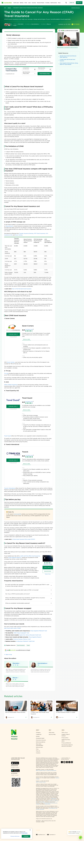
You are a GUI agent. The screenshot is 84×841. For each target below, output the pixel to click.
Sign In (72, 2)
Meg (15, 677)
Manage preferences (14, 836)
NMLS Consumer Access (41, 770)
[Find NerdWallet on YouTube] (64, 762)
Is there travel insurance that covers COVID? (23, 539)
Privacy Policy (42, 801)
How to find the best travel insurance (21, 288)
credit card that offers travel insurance (30, 556)
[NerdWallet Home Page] (7, 2)
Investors (38, 752)
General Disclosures (52, 802)
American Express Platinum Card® (22, 639)
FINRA (52, 798)
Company (38, 732)
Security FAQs (52, 734)
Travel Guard (7, 436)
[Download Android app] (15, 770)
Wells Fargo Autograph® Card (21, 632)
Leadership (38, 734)
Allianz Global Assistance (10, 384)
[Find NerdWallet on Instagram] (67, 762)
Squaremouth (9, 226)
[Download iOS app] (15, 763)
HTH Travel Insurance (39, 233)
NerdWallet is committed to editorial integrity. (68, 47)
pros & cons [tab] (26, 339)
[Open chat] (80, 837)
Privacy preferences (66, 742)
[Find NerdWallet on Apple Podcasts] (69, 762)
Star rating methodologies (39, 744)
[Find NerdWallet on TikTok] (72, 762)
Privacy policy (65, 737)
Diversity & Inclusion (41, 740)
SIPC (55, 798)
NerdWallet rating (29, 329)
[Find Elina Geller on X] (13, 665)
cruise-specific (17, 514)
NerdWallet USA (41, 834)
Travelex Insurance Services (26, 233)
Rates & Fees (48, 574)
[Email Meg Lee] (13, 679)
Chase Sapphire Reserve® (35, 637)
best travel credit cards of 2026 (12, 628)
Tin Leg (6, 373)
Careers (38, 736)
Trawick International (9, 488)
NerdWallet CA (52, 834)
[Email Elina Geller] (15, 665)
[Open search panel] (66, 2)
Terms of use (65, 732)
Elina (16, 663)
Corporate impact (40, 738)
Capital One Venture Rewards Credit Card (30, 635)
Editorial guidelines (40, 742)
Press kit (38, 751)
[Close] (82, 830)
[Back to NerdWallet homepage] (5, 8)
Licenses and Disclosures (51, 770)
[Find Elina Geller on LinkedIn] (17, 665)
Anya (42, 663)
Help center (51, 732)
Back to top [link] (9, 654)
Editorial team (39, 747)
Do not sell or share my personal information (67, 745)
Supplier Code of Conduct (66, 735)
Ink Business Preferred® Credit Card (25, 641)
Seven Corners (19, 235)
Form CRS (50, 800)
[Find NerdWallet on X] (62, 762)
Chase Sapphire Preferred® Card (38, 630)
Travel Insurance (21, 645)
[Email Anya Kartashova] (38, 665)
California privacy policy (66, 740)
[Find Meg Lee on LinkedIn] (15, 679)
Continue (26, 836)
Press (37, 749)
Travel (9, 7)
